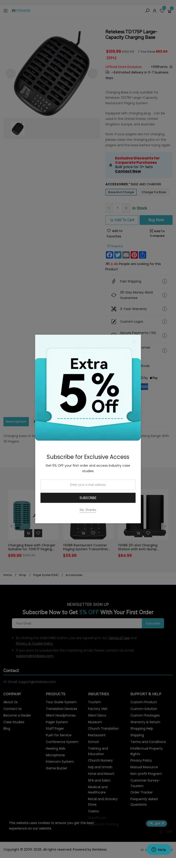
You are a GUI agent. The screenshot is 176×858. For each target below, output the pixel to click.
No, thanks (88, 509)
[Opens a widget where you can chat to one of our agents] (158, 850)
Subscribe (88, 498)
